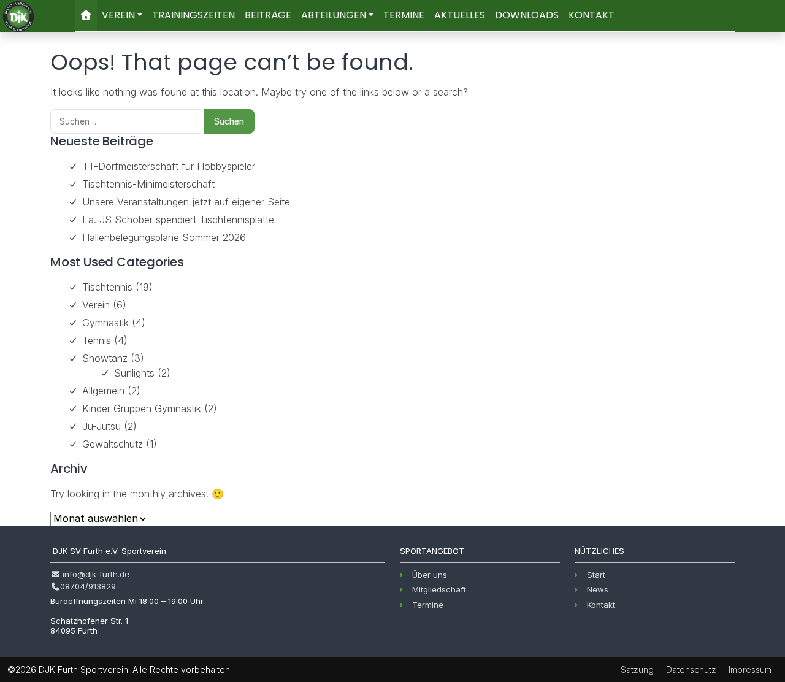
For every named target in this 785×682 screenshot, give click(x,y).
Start (596, 575)
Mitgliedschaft (439, 589)
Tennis (96, 340)
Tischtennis (107, 287)
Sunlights (134, 373)
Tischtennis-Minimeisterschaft (148, 184)
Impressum (750, 669)
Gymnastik (105, 322)
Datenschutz (691, 669)
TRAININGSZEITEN (193, 15)
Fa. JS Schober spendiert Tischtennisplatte (178, 219)
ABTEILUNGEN (333, 15)
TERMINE (403, 15)
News (597, 589)
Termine (427, 605)
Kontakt (601, 605)
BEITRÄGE (268, 15)
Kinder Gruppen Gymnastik (141, 408)
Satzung (637, 669)
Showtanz (105, 358)
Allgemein (103, 391)
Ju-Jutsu (101, 426)
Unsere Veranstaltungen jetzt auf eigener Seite (186, 202)
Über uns (429, 575)
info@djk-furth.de (94, 574)
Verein (96, 305)
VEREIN (118, 15)
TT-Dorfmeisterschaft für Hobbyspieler (168, 166)
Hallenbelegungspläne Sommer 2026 (164, 237)
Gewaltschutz (112, 444)
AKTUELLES (459, 15)
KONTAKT (592, 15)
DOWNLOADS (527, 15)
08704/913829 (88, 586)
